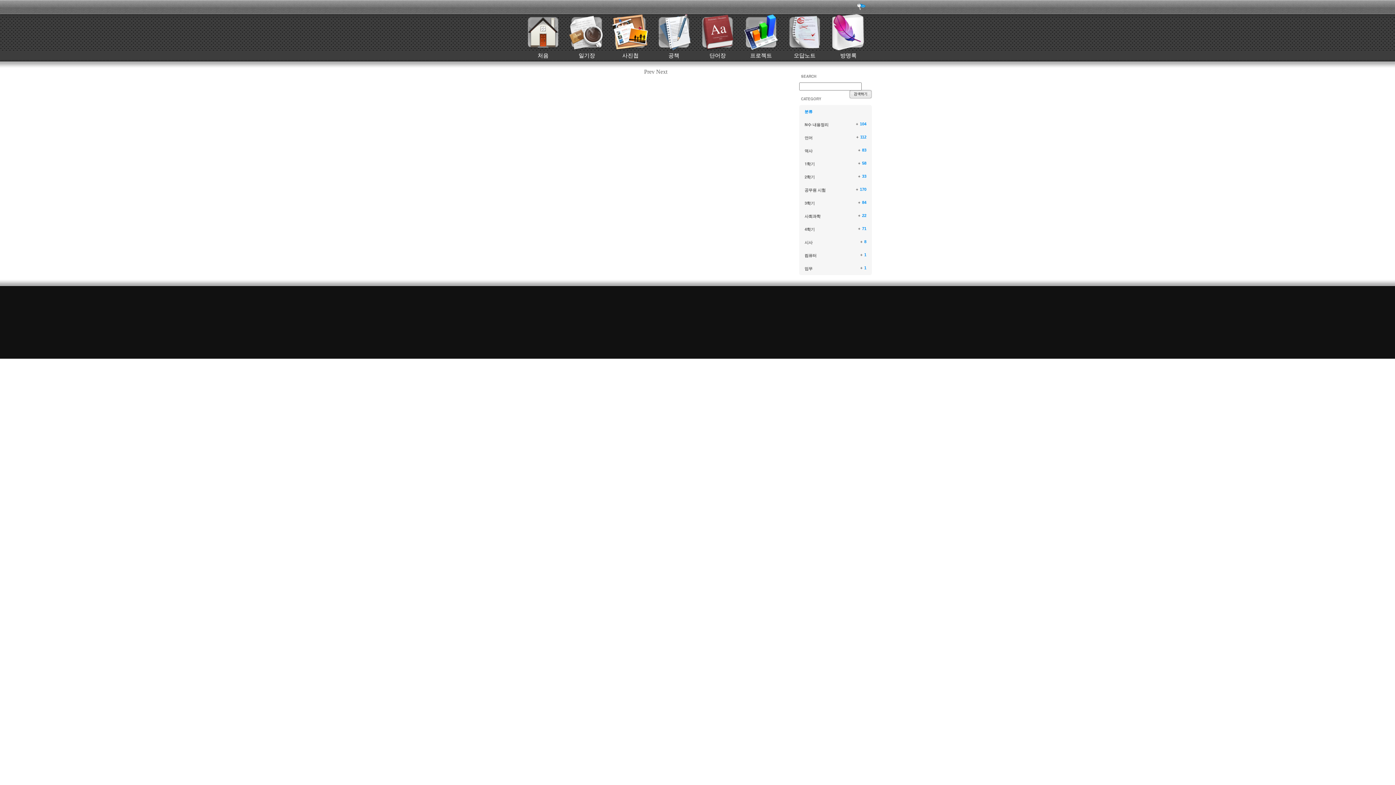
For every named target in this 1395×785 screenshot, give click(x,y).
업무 (809, 268)
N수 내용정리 (817, 124)
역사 (809, 150)
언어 (809, 137)
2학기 (810, 177)
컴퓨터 (811, 255)
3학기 (810, 203)
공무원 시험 (815, 190)
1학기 (810, 163)
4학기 (810, 229)
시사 (809, 242)
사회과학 (813, 216)
